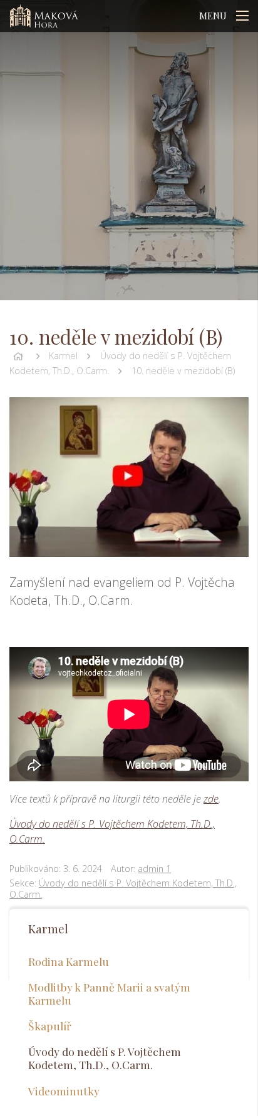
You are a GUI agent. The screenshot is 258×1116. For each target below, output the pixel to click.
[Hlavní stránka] (18, 356)
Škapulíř (49, 1025)
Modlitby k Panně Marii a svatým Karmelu (109, 993)
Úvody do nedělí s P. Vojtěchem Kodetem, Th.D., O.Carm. (123, 889)
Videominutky (64, 1090)
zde (211, 799)
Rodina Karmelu (68, 961)
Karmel (63, 356)
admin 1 (154, 869)
